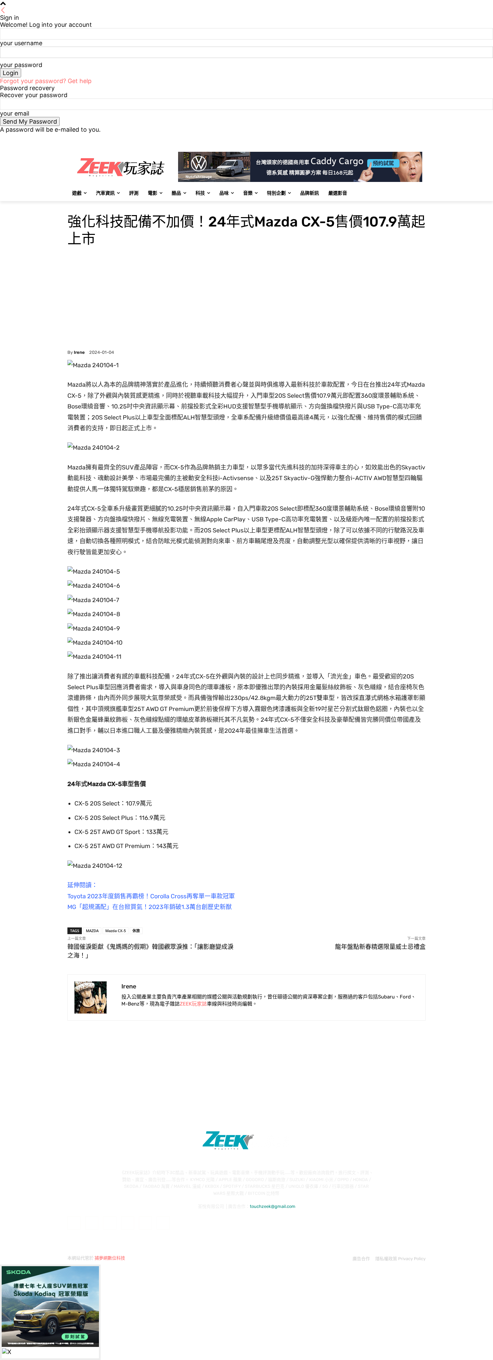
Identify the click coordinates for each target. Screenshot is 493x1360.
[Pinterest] (127, 1222)
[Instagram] (394, 138)
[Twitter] (403, 138)
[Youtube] (422, 138)
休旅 (136, 930)
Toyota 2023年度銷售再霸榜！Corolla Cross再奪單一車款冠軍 (151, 896)
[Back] (3, 10)
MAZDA (92, 930)
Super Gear (78, 205)
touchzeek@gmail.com (272, 1206)
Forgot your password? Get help (46, 80)
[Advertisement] (246, 299)
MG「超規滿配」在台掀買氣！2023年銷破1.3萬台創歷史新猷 (149, 907)
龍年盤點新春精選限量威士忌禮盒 (380, 947)
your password (21, 64)
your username (21, 43)
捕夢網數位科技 (110, 1257)
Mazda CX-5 (115, 930)
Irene (79, 352)
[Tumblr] (145, 1222)
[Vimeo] (412, 138)
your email (14, 113)
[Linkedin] (109, 1222)
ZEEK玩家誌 (193, 1004)
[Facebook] (384, 138)
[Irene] (94, 997)
